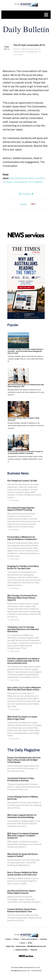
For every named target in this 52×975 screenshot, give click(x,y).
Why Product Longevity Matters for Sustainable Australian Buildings (22, 816)
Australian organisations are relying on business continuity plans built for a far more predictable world (23, 660)
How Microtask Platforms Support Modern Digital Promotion (21, 892)
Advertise (43, 939)
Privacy (16, 939)
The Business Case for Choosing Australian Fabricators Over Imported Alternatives (23, 629)
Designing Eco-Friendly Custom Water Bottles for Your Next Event (23, 567)
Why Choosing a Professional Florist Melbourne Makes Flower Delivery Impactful (22, 597)
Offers (30, 943)
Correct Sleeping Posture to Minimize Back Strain (22, 798)
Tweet (23, 204)
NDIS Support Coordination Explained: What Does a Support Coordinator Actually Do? (23, 835)
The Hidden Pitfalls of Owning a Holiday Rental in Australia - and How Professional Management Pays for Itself (25, 351)
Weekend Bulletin (21, 950)
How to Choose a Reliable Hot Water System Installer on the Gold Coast (22, 873)
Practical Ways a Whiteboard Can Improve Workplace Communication (22, 538)
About (23, 943)
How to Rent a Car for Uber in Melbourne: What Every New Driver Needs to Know (24, 688)
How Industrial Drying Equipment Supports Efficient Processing (21, 509)
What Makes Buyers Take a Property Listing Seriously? (23, 419)
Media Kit (34, 950)
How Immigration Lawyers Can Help (22, 480)
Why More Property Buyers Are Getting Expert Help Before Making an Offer (26, 385)
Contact (8, 939)
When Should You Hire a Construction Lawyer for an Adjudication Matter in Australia (25, 452)
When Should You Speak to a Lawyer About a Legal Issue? (22, 718)
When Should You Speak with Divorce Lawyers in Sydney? (22, 855)
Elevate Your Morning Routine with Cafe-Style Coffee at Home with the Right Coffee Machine (24, 759)
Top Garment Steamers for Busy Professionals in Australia (20, 779)
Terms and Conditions (29, 939)
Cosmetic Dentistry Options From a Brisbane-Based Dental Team (21, 910)
